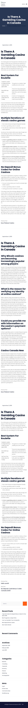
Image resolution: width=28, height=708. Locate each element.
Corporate (4, 666)
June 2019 (4, 650)
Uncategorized (5, 675)
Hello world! (5, 583)
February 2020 (5, 647)
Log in (3, 686)
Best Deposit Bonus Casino (8, 622)
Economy (4, 668)
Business (4, 661)
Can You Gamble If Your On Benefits (10, 620)
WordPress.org (5, 693)
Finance (4, 670)
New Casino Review (6, 625)
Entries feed (5, 688)
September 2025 (6, 645)
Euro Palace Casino (7, 223)
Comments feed (6, 691)
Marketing (4, 673)
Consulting (4, 664)
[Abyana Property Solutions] (5, 4)
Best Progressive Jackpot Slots (9, 618)
